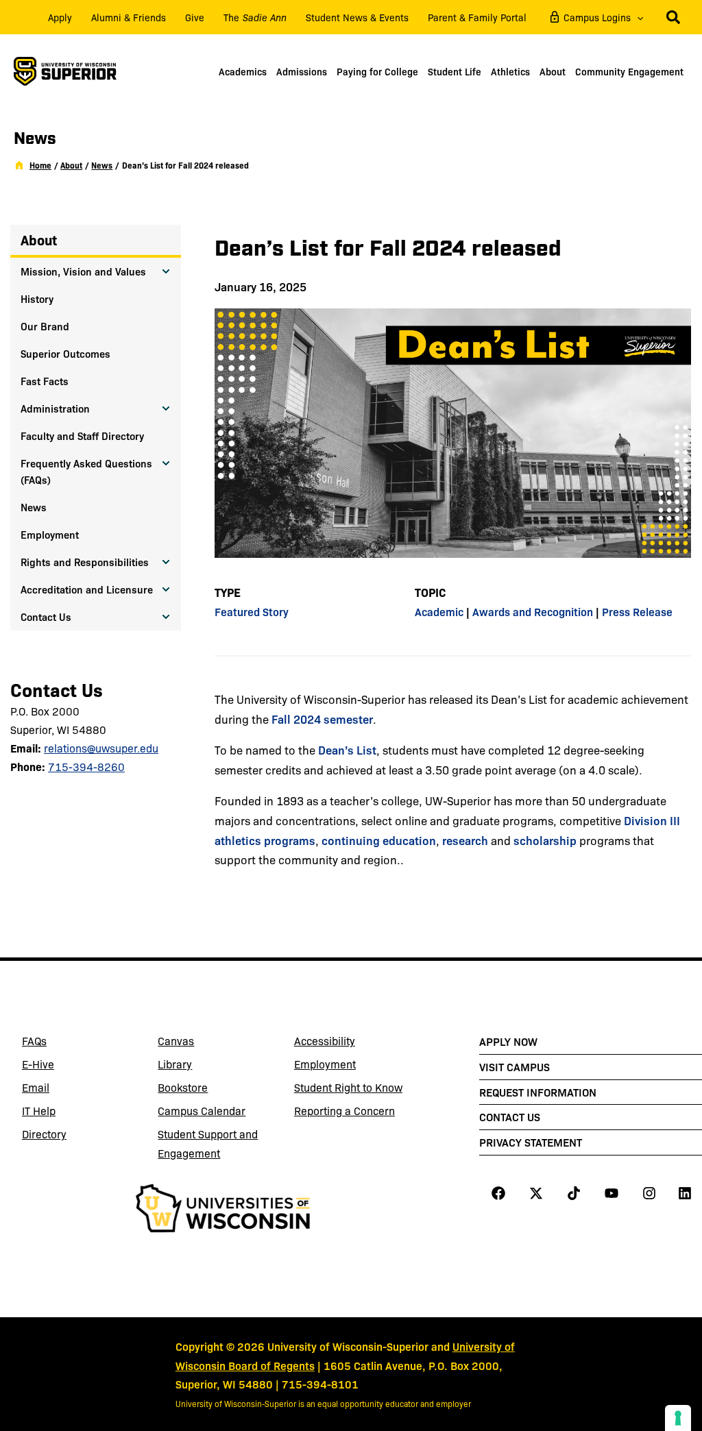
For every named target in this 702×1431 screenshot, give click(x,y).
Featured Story (252, 611)
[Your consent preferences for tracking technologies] (678, 1418)
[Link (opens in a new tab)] (222, 1210)
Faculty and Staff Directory (82, 435)
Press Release (637, 611)
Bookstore (207, 1089)
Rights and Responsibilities (85, 561)
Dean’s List (347, 749)
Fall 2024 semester (322, 718)
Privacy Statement (530, 1141)
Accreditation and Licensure (87, 589)
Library (207, 1066)
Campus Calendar (201, 1110)
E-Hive (71, 1066)
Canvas (207, 1043)
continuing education (379, 840)
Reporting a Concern (344, 1110)
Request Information (537, 1091)
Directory (44, 1134)
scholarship (545, 840)
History (37, 298)
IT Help (71, 1113)
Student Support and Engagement (208, 1143)
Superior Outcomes (65, 353)
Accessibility (324, 1041)
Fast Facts (45, 381)
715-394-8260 (86, 766)
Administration (55, 408)
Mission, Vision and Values (83, 271)
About (39, 239)
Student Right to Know (348, 1087)
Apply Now (508, 1041)
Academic (439, 611)
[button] (637, 17)
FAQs (34, 1041)
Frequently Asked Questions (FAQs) (86, 471)
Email (71, 1089)
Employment (50, 534)
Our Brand (45, 326)
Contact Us (46, 616)
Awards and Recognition (532, 611)
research (465, 840)
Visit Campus (514, 1066)
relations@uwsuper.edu (101, 748)
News (34, 507)
